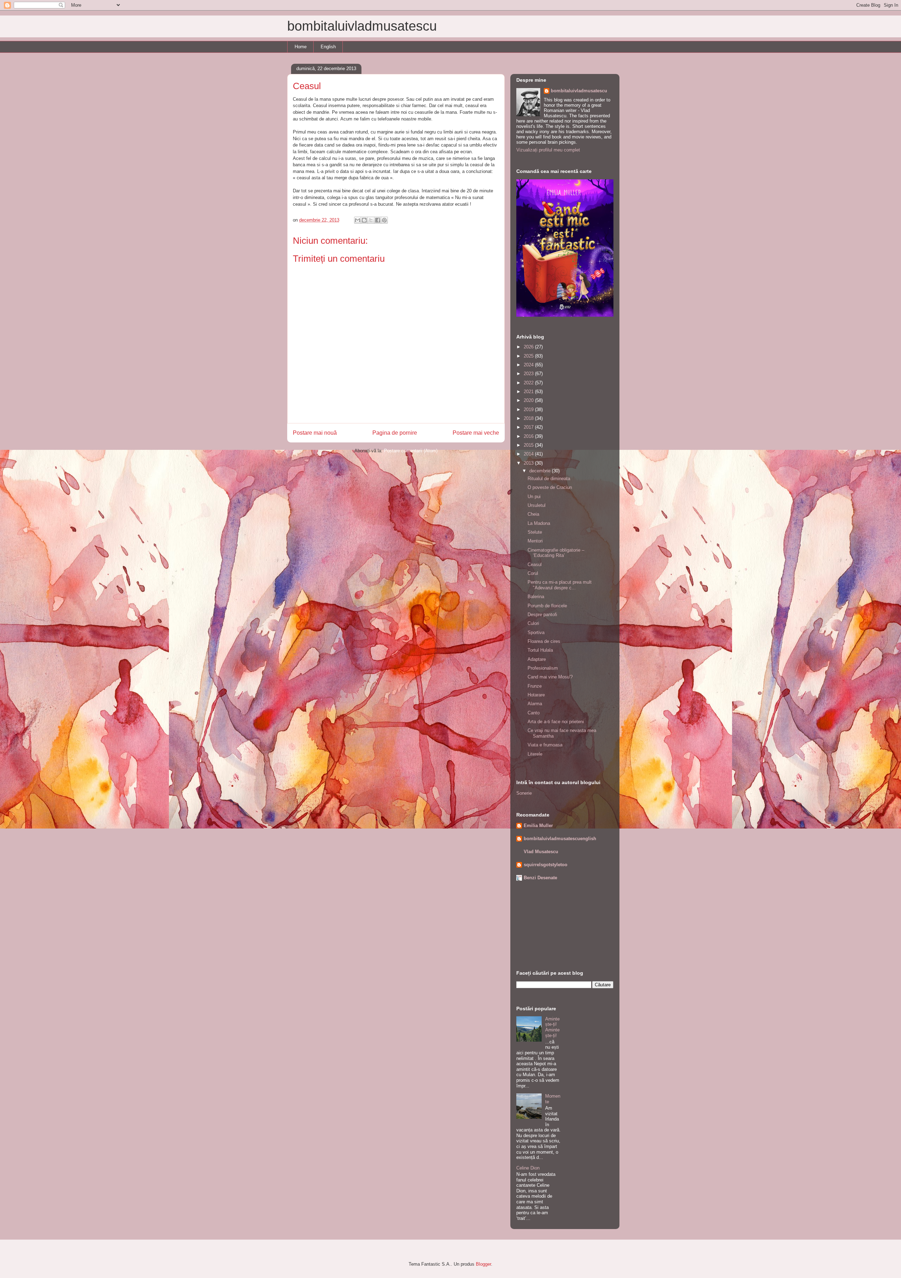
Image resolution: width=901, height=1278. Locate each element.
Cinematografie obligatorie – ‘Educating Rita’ (556, 552)
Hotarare (536, 694)
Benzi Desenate (540, 877)
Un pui (534, 496)
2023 (529, 373)
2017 (529, 427)
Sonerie (524, 793)
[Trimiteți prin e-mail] (357, 220)
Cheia (533, 514)
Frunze (535, 686)
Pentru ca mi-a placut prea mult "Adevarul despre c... (560, 584)
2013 (529, 463)
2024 (529, 364)
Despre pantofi (542, 614)
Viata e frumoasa (545, 744)
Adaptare (537, 659)
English (328, 46)
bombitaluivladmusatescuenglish (560, 838)
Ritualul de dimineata (549, 478)
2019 (529, 409)
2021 (529, 391)
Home (301, 46)
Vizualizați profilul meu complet (548, 150)
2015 (529, 445)
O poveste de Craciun (550, 487)
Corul (533, 573)
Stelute (535, 532)
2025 (529, 356)
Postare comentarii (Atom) (410, 450)
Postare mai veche (476, 433)
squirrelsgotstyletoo (545, 864)
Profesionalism (543, 668)
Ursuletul (537, 505)
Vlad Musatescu (541, 851)
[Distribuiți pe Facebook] (377, 220)
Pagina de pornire (394, 433)
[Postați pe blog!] (364, 220)
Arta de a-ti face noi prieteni (556, 721)
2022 (529, 382)
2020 (529, 400)
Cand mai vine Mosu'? (550, 677)
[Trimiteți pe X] (370, 220)
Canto (534, 712)
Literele (535, 754)
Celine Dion (528, 1168)
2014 (529, 454)
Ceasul (535, 564)
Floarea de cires (544, 641)
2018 (529, 418)
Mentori (535, 541)
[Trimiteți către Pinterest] (384, 220)
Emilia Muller (538, 825)
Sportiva (536, 632)
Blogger (483, 1264)
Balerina (536, 596)
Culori (533, 623)
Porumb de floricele (547, 605)
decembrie (540, 470)
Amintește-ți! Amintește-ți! (552, 1027)
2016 (529, 436)
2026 (529, 346)
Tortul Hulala (540, 650)
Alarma (535, 703)
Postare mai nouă (315, 433)
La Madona (539, 523)
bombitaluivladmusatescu (362, 26)
